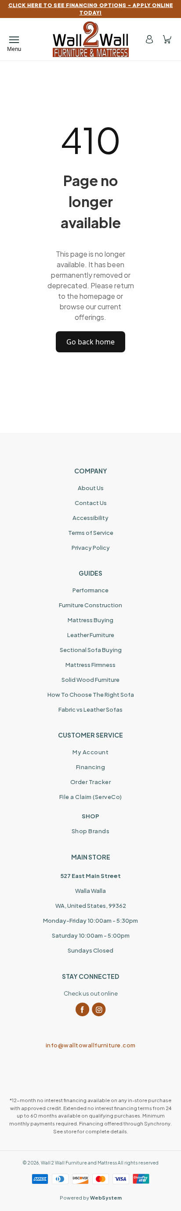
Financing (90, 766)
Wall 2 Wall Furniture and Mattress (79, 1162)
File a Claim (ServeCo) (90, 796)
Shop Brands (91, 831)
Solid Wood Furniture (90, 679)
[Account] (149, 39)
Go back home (90, 342)
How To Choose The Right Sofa (90, 694)
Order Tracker (90, 781)
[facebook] (83, 1010)
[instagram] (99, 1010)
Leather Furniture (90, 634)
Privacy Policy (91, 547)
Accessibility (90, 517)
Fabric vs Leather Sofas (90, 709)
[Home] (91, 39)
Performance (90, 590)
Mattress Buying (90, 619)
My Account (90, 752)
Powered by (91, 1197)
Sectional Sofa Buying (91, 649)
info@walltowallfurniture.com (91, 1045)
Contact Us (91, 502)
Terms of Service (90, 532)
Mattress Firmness (90, 664)
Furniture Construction (90, 605)
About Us (91, 487)
